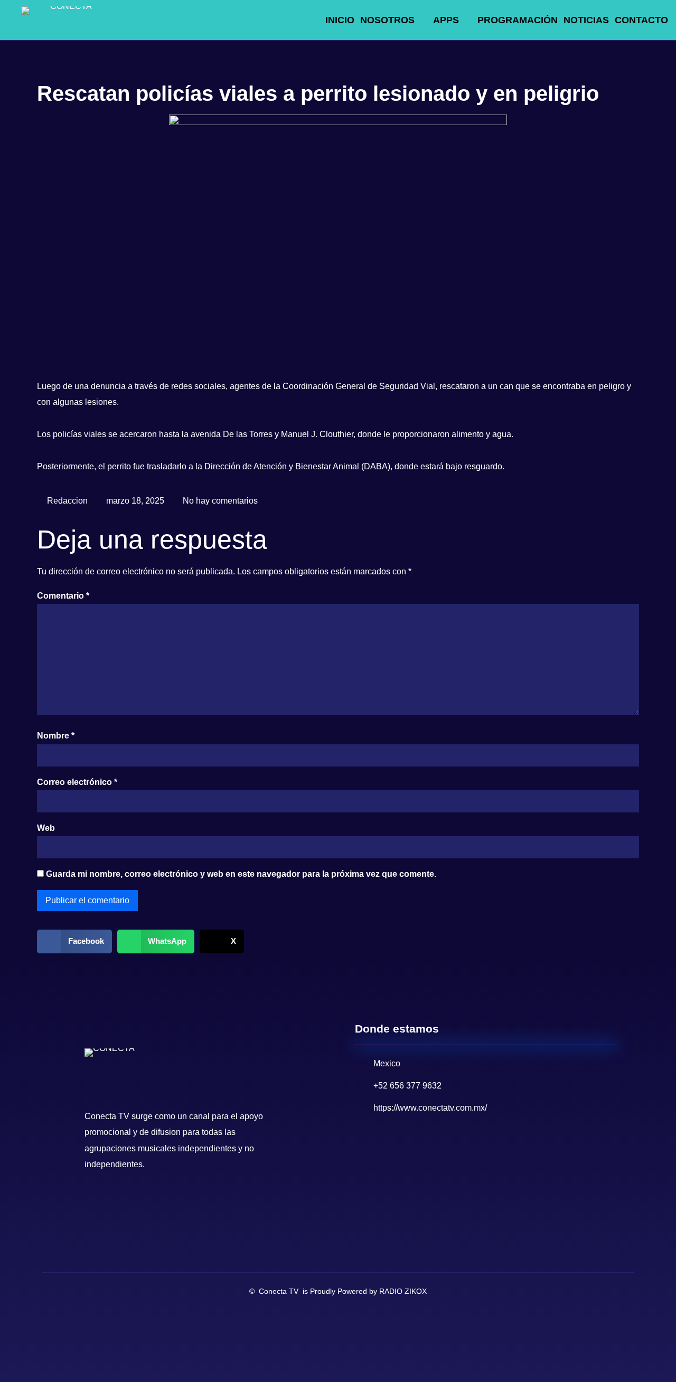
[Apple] (184, 1202)
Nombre (55, 735)
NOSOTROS (387, 20)
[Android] (162, 1202)
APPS (446, 20)
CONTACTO (641, 20)
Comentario (63, 595)
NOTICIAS (586, 20)
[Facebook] (95, 1202)
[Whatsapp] (140, 1202)
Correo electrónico (77, 782)
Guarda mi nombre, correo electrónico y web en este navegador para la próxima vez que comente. (241, 873)
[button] (74, 941)
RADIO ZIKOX (403, 1291)
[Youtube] (118, 1202)
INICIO (339, 20)
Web (46, 827)
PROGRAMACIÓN (517, 20)
